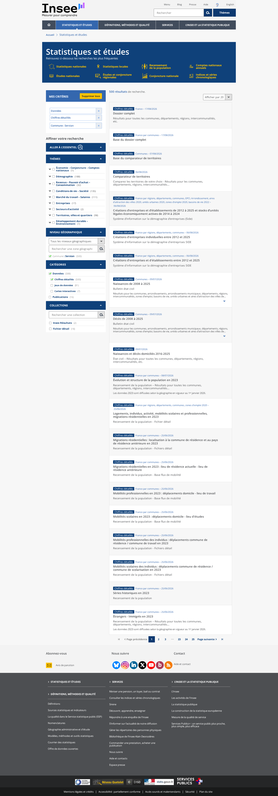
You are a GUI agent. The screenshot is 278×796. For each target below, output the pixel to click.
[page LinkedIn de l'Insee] (133, 665)
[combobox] (195, 13)
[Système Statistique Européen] (83, 785)
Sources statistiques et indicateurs (67, 710)
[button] (224, 301)
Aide (205, 4)
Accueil (50, 34)
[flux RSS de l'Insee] (168, 665)
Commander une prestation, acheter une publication (132, 744)
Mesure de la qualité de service (189, 717)
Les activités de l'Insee (184, 698)
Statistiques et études (77, 25)
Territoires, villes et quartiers (77, 215)
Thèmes (224, 12)
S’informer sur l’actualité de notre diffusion (133, 723)
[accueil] (49, 25)
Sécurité (189, 791)
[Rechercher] (208, 13)
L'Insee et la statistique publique (208, 25)
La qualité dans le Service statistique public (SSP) (75, 716)
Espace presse (117, 764)
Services (167, 25)
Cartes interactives (65, 291)
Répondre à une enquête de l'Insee (128, 717)
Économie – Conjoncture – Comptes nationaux (77, 169)
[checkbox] (53, 169)
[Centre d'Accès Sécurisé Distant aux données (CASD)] (134, 785)
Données (58, 273)
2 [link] (158, 639)
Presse (192, 4)
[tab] (76, 147)
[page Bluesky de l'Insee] (116, 665)
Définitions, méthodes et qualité (127, 25)
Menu (167, 4)
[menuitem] (49, 25)
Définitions (54, 703)
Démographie (68, 176)
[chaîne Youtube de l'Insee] (151, 665)
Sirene (112, 704)
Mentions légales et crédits (79, 791)
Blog (179, 4)
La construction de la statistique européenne (197, 710)
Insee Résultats (62, 323)
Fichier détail (61, 328)
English (230, 4)
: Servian (64, 256)
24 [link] (186, 639)
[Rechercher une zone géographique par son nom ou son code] (101, 248)
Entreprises (66, 203)
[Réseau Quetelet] (108, 785)
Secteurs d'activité (70, 209)
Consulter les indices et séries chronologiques (134, 698)
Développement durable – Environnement (72, 222)
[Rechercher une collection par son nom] (101, 314)
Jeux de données (63, 285)
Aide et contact (182, 664)
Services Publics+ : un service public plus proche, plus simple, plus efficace (198, 725)
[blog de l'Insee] (160, 665)
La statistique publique (184, 704)
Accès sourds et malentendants (162, 791)
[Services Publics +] (189, 785)
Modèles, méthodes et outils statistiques (70, 736)
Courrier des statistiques (61, 742)
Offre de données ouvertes (63, 748)
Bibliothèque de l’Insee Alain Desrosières (131, 736)
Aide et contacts (118, 758)
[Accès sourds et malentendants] (217, 6)
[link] (207, 639)
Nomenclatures (56, 723)
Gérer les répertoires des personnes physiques (135, 730)
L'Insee (175, 691)
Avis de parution (65, 665)
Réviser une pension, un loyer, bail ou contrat (134, 691)
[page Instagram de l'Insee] (124, 665)
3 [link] (165, 639)
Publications (60, 297)
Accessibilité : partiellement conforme (119, 791)
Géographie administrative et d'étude (69, 729)
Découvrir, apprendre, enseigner (127, 710)
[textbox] (179, 13)
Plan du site (205, 791)
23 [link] (179, 639)
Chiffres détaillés (64, 279)
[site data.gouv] (159, 785)
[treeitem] (77, 169)
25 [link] (193, 639)
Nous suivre (116, 752)
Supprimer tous (91, 96)
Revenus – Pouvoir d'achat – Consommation (73, 184)
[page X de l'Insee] (142, 665)
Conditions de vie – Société (76, 191)
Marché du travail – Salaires (76, 197)
